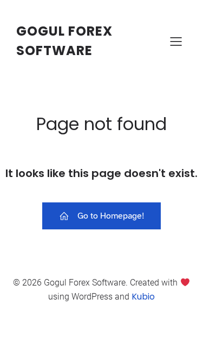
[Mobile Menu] (176, 41)
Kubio (143, 296)
